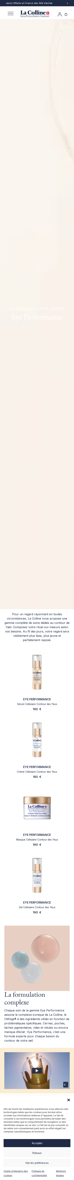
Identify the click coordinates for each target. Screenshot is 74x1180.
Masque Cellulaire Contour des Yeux (37, 839)
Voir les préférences (37, 1162)
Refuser (37, 1153)
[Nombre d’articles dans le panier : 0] (66, 14)
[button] (68, 1100)
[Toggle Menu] (10, 13)
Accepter (37, 1143)
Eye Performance (37, 699)
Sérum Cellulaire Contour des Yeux (37, 704)
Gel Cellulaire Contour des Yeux (37, 907)
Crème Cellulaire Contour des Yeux (37, 772)
